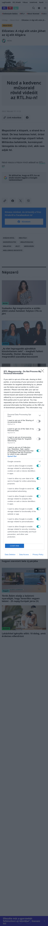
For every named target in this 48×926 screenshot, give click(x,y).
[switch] (38, 421)
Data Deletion (10, 554)
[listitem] (24, 415)
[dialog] (24, 463)
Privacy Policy (38, 554)
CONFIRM (14, 546)
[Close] (43, 371)
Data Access (24, 554)
